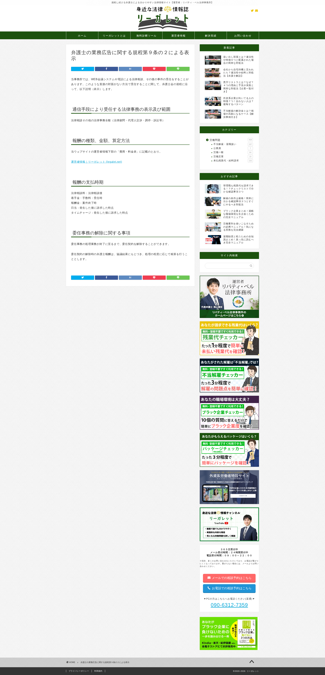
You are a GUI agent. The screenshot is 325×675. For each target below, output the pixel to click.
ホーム (82, 35)
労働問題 (231, 140)
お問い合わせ (243, 35)
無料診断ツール (146, 35)
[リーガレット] (162, 30)
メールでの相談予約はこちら (231, 578)
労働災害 (232, 156)
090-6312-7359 (229, 605)
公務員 (232, 148)
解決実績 (210, 35)
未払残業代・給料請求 (232, 160)
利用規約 (98, 671)
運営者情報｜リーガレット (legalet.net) (96, 161)
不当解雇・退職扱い (232, 144)
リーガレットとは (114, 35)
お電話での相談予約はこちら (231, 588)
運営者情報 (178, 35)
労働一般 (232, 152)
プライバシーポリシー (79, 671)
